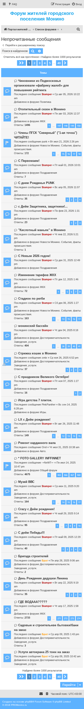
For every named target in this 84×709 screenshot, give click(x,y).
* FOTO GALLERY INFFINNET (39, 458)
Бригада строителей (33, 556)
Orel (44, 447)
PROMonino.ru (19, 705)
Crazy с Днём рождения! (36, 509)
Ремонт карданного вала (37, 443)
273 (72, 618)
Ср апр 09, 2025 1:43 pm (65, 634)
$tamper (47, 94)
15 (63, 154)
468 (78, 475)
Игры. (43, 412)
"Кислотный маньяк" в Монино (42, 230)
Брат (45, 560)
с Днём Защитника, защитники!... (43, 206)
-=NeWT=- (48, 462)
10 (79, 525)
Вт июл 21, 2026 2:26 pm (64, 141)
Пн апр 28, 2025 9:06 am (65, 560)
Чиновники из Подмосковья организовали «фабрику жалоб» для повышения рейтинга (41, 85)
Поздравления (48, 172)
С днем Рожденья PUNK (36, 183)
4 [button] (45, 63)
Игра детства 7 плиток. (35, 400)
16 (68, 154)
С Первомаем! (28, 161)
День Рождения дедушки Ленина (43, 578)
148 (65, 125)
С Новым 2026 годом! (34, 256)
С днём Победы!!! (31, 532)
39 (68, 346)
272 (65, 618)
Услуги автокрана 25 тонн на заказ (44, 652)
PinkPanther (49, 404)
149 (72, 125)
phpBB (28, 701)
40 (74, 346)
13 (68, 436)
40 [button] (59, 63)
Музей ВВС (26, 482)
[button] (21, 63)
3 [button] (39, 63)
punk (44, 141)
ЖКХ (42, 121)
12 (63, 436)
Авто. (43, 451)
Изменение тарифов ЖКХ (37, 275)
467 (72, 475)
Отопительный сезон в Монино (42, 109)
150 (78, 125)
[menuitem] (12, 4)
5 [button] (50, 63)
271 (59, 618)
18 (79, 154)
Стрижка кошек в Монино (37, 353)
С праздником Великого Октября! (43, 377)
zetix (44, 357)
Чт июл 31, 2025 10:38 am (64, 447)
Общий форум (48, 470)
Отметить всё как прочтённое (21, 56)
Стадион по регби (31, 298)
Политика (45, 101)
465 (59, 475)
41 (79, 346)
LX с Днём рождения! (34, 419)
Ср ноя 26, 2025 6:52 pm (64, 357)
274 (78, 618)
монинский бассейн (33, 326)
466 (65, 475)
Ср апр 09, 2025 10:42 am (65, 656)
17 (74, 154)
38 (63, 346)
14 (63, 319)
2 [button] (34, 63)
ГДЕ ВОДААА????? (32, 602)
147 (59, 125)
